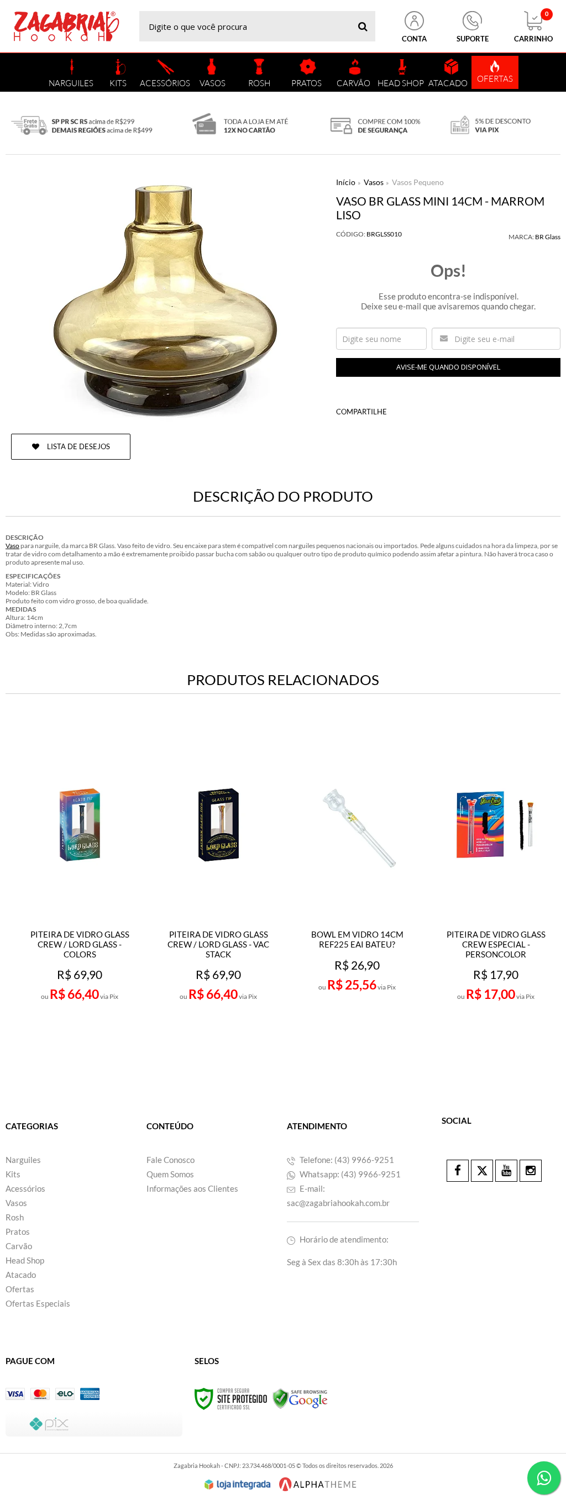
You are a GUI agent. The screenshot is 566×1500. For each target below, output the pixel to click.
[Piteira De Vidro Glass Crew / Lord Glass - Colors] (80, 887)
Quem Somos (170, 1174)
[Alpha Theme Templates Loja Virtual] (318, 1484)
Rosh (15, 1217)
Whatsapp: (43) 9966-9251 (349, 1174)
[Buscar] (362, 26)
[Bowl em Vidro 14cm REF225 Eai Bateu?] (357, 887)
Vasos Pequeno (418, 182)
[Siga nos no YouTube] (506, 1171)
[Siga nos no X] (482, 1171)
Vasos (374, 182)
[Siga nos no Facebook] (458, 1171)
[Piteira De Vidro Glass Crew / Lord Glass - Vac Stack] (218, 887)
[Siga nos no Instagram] (531, 1171)
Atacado (21, 1275)
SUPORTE (473, 38)
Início (345, 182)
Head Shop (25, 1260)
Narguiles (23, 1160)
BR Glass (547, 237)
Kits (13, 1174)
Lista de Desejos (77, 446)
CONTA (414, 38)
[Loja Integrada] (238, 1485)
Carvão (19, 1246)
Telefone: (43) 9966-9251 (346, 1160)
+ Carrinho (103, 1033)
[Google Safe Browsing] (300, 1398)
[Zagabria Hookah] (67, 26)
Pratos (18, 1231)
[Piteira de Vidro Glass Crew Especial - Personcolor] (496, 887)
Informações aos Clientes (192, 1188)
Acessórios (25, 1188)
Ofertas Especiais (38, 1303)
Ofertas (20, 1289)
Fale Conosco (170, 1160)
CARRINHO (533, 27)
